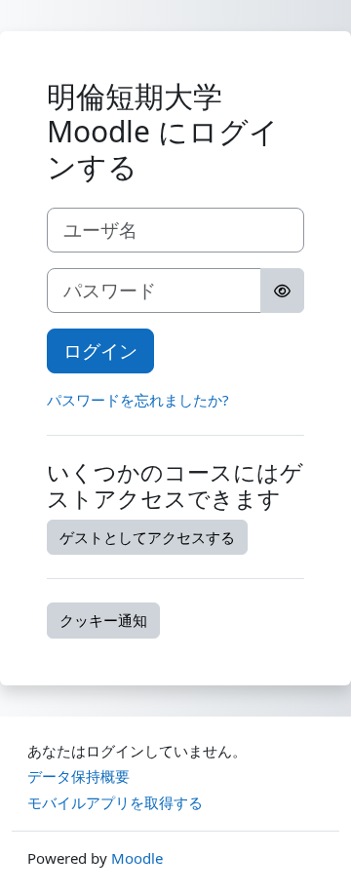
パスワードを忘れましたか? (138, 399)
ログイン (100, 350)
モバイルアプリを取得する (115, 802)
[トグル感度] (282, 290)
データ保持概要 (78, 776)
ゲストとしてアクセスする (147, 537)
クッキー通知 (103, 620)
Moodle (137, 858)
